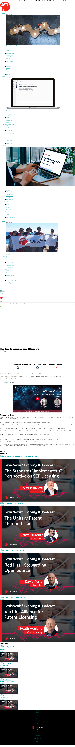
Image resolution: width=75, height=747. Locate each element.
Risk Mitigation (8, 58)
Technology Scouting (9, 59)
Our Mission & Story (9, 259)
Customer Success (9, 262)
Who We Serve (6, 63)
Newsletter (37, 721)
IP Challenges (6, 49)
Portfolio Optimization (10, 53)
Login (1, 290)
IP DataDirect (8, 128)
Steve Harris (28, 373)
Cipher (36, 441)
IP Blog (7, 204)
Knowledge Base (9, 282)
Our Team (8, 260)
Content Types (6, 201)
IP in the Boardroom (9, 196)
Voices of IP (12, 303)
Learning (5, 277)
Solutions (3, 13)
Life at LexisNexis (9, 272)
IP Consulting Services (10, 133)
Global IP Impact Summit (10, 217)
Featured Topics (7, 190)
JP (1, 293)
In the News (6, 269)
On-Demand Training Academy (11, 283)
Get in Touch (4, 285)
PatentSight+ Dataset (10, 130)
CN (0, 293)
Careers (7, 273)
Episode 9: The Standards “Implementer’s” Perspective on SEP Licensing (19, 456)
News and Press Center (10, 275)
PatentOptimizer (9, 140)
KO (2, 293)
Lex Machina (8, 138)
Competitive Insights (9, 194)
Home (4, 303)
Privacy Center (37, 736)
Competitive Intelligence (10, 51)
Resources (4, 145)
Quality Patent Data (9, 61)
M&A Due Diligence (9, 55)
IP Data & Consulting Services (9, 124)
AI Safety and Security (10, 267)
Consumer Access (37, 738)
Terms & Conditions (37, 743)
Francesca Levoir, (5, 380)
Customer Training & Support (11, 280)
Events (5, 211)
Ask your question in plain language (12, 109)
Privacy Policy (37, 735)
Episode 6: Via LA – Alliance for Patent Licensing (13, 597)
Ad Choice (37, 741)
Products (3, 76)
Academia (8, 74)
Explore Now (64, 0)
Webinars (7, 214)
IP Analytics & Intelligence (8, 113)
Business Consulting (9, 69)
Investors (7, 71)
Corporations (8, 66)
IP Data (7, 127)
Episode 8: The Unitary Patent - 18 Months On (13, 503)
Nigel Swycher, (5, 382)
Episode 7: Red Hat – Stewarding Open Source (12, 550)
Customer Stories (9, 209)
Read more (8, 46)
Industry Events (9, 215)
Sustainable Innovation (10, 199)
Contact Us (37, 713)
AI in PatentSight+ (9, 120)
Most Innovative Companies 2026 (12, 186)
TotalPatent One (9, 143)
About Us (3, 221)
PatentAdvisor (8, 141)
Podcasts (7, 207)
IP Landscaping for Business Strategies (13, 45)
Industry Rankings (9, 197)
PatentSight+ (8, 115)
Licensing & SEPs (9, 56)
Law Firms (8, 68)
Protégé (7, 117)
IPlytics (7, 122)
